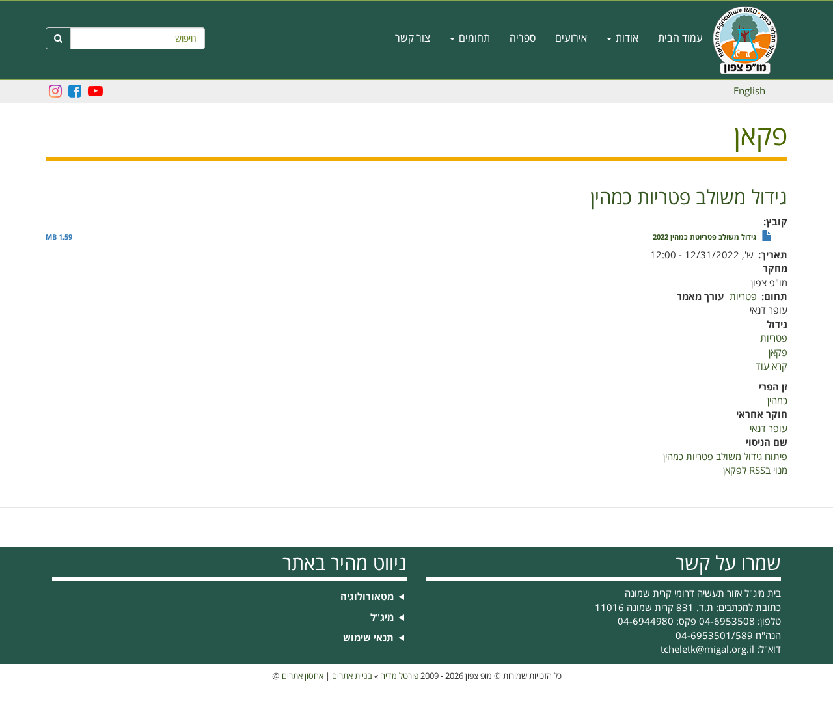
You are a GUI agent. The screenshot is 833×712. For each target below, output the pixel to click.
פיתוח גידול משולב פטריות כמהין (725, 457)
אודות (625, 38)
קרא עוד (771, 366)
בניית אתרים (352, 676)
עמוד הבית (680, 38)
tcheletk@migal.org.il (707, 649)
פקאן (778, 353)
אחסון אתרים (302, 676)
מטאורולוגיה (367, 597)
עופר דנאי (768, 429)
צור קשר (412, 38)
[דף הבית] (750, 40)
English (749, 91)
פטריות (743, 297)
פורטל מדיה (399, 676)
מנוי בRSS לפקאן (755, 470)
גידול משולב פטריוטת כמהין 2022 (704, 237)
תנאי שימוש (368, 638)
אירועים (571, 38)
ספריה (523, 38)
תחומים (473, 38)
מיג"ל (382, 618)
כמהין (777, 401)
